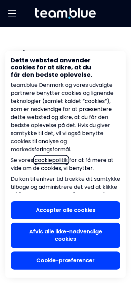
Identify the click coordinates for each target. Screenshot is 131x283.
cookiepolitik (51, 160)
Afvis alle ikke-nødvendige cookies (65, 235)
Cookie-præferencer (65, 260)
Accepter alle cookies (65, 210)
